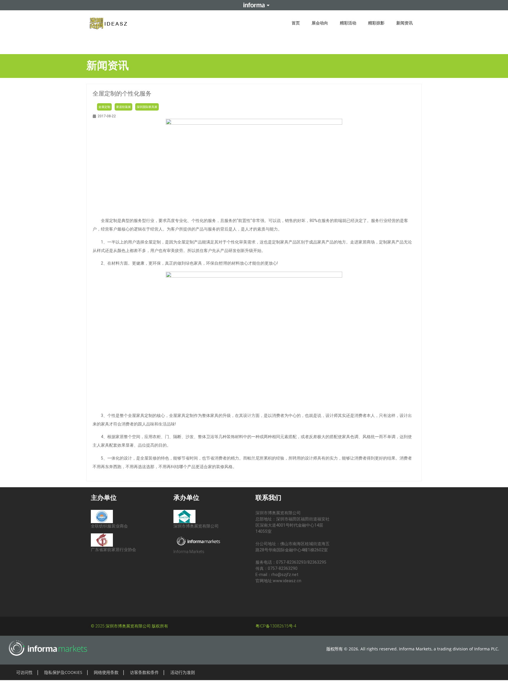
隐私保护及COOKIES (63, 672)
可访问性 (24, 672)
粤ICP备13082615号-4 (275, 626)
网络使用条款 (106, 672)
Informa (254, 5)
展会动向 (320, 23)
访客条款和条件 (144, 672)
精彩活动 (348, 23)
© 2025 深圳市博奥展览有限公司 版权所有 (129, 626)
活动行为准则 (182, 672)
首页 (296, 23)
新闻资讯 (404, 23)
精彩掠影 (376, 23)
